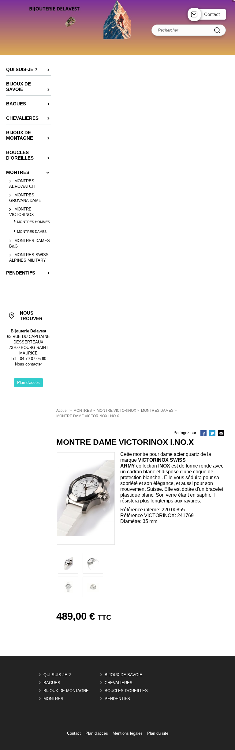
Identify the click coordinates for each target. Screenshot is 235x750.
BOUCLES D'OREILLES (126, 690)
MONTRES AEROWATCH (22, 184)
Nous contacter (28, 364)
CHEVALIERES (118, 682)
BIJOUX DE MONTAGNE (66, 690)
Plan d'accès (96, 733)
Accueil (62, 410)
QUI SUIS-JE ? (57, 674)
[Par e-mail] (221, 434)
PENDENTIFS (117, 698)
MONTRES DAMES (32, 231)
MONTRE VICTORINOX (21, 212)
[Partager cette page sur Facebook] (203, 434)
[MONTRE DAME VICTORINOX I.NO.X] (85, 534)
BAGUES (51, 682)
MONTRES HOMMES (33, 222)
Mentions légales (128, 733)
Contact (212, 14)
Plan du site (157, 733)
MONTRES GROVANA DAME (25, 198)
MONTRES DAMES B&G (29, 243)
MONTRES (53, 698)
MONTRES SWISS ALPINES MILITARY (29, 257)
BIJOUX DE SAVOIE (123, 674)
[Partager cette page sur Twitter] (212, 434)
